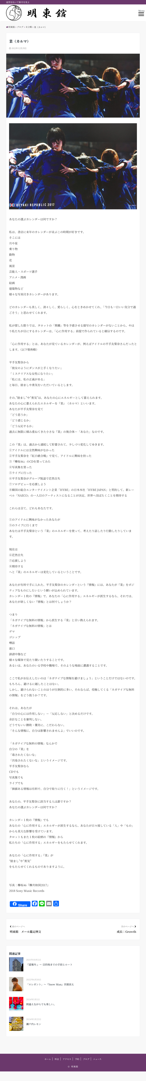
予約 (77, 1058)
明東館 (74, 1066)
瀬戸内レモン (33, 1024)
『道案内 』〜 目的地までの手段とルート (49, 964)
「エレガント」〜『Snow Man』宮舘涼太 (50, 984)
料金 (57, 1058)
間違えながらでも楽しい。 (41, 1004)
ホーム (48, 1058)
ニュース (97, 1058)
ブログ (86, 1058)
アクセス (67, 1058)
